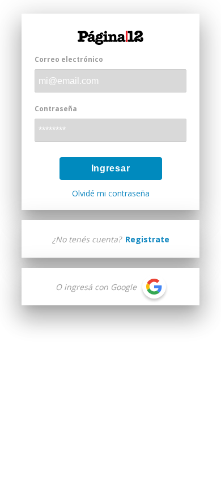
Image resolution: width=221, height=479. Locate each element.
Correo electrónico (69, 59)
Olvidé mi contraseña (111, 193)
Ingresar (110, 168)
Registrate (147, 239)
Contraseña (56, 109)
